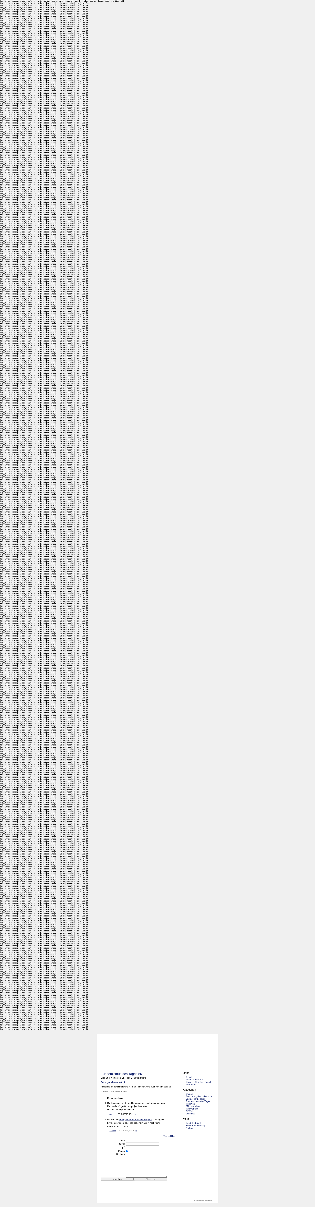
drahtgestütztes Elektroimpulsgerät (135, 1119)
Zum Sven (191, 1084)
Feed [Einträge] (193, 1123)
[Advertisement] (139, 1186)
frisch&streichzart (194, 1079)
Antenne (112, 1114)
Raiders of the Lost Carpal (198, 1082)
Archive (189, 1128)
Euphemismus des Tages (198, 1101)
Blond (188, 1077)
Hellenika (190, 1104)
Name (122, 1140)
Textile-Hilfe (169, 1136)
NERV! (189, 1111)
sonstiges (190, 1113)
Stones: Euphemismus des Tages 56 (157, 1050)
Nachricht (120, 1154)
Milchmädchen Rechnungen (193, 1107)
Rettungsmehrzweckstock (113, 1082)
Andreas (112, 1131)
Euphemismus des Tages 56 (121, 1074)
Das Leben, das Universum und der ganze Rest (199, 1097)
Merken (121, 1151)
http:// (122, 1147)
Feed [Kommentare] (195, 1125)
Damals (189, 1094)
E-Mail (122, 1144)
